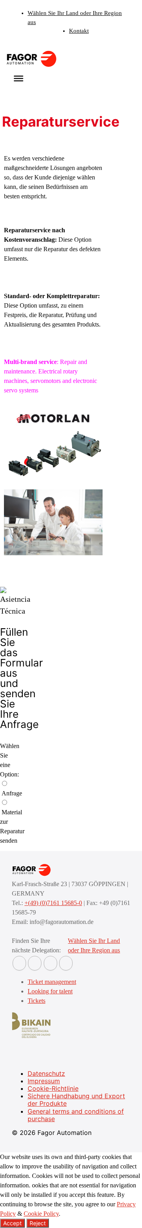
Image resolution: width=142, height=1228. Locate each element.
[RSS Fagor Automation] (66, 963)
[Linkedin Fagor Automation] (34, 963)
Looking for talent (50, 991)
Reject (38, 1223)
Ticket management (52, 981)
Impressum (44, 1081)
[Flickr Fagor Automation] (19, 963)
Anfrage (12, 793)
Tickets (36, 1000)
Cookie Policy (41, 1213)
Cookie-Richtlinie (53, 1088)
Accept (12, 1223)
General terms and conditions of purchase (76, 1115)
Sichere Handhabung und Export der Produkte (76, 1099)
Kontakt (79, 31)
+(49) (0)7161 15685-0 (53, 903)
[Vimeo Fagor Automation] (50, 963)
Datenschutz (46, 1073)
